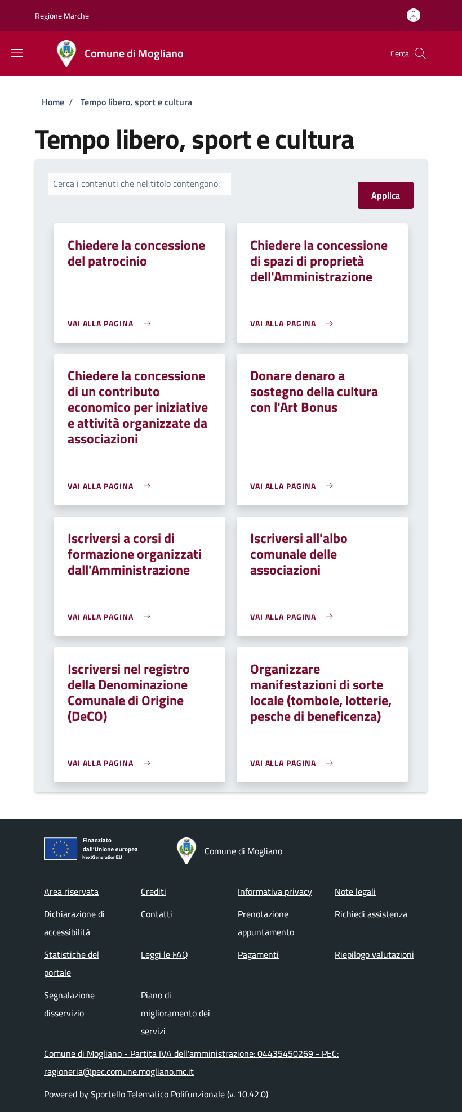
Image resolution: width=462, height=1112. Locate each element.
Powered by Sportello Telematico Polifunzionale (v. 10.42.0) (156, 1094)
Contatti (156, 914)
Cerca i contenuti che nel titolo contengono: (136, 183)
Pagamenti (258, 954)
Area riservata (71, 891)
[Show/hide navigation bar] (17, 53)
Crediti (153, 891)
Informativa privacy (275, 891)
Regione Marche (62, 15)
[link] (112, 323)
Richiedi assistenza (371, 914)
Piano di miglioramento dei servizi (175, 1013)
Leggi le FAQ (164, 954)
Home (53, 102)
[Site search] (420, 53)
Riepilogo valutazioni (374, 954)
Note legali (355, 891)
